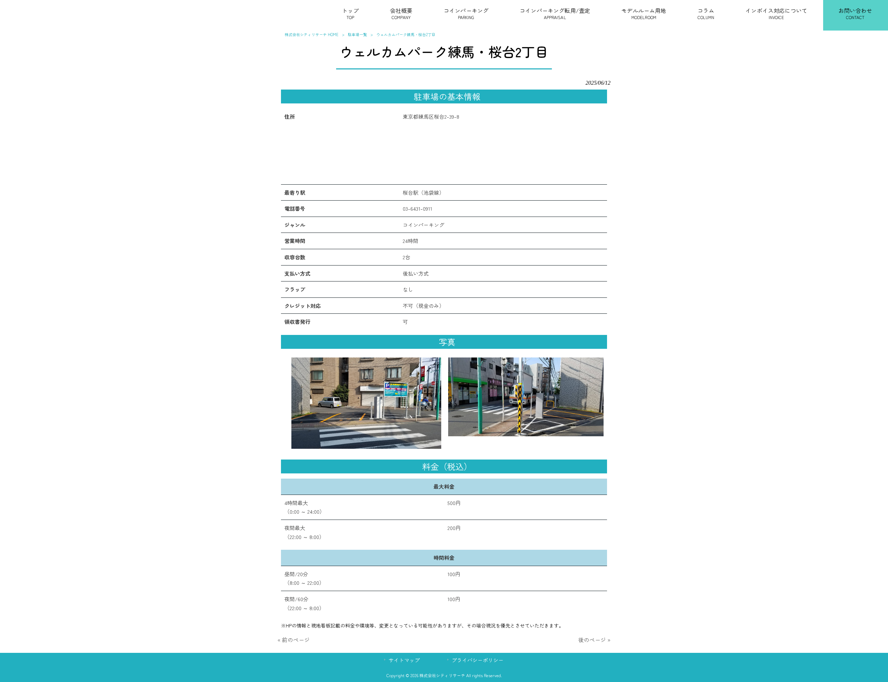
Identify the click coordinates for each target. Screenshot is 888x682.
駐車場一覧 (357, 34)
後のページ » (594, 639)
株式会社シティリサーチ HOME (312, 34)
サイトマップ (404, 660)
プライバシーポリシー (478, 660)
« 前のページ (294, 639)
